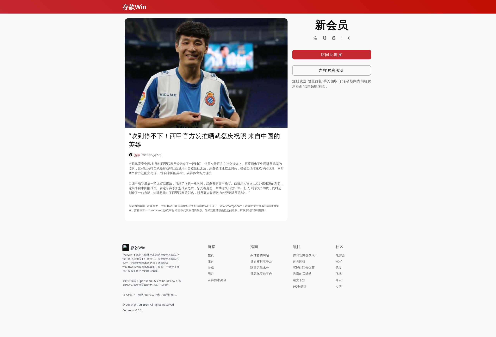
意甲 (137, 155)
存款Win (134, 7)
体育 (211, 261)
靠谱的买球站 (302, 274)
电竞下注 (299, 280)
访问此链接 (332, 54)
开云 (339, 280)
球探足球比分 (259, 267)
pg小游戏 (299, 286)
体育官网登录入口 (305, 255)
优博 (339, 274)
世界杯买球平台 (261, 261)
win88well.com (131, 267)
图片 (211, 274)
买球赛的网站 (259, 255)
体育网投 (299, 261)
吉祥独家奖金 (332, 70)
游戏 (211, 267)
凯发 (339, 267)
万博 (339, 286)
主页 (211, 255)
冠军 (339, 261)
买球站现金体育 (304, 267)
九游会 (340, 255)
